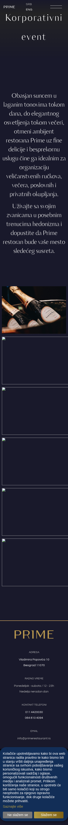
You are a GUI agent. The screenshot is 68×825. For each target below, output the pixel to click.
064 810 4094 (34, 717)
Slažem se (49, 815)
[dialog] (34, 784)
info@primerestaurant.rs (34, 738)
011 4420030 (34, 712)
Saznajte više (13, 806)
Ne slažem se (17, 815)
